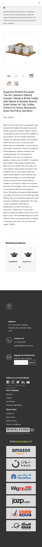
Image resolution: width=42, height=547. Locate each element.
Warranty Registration (14, 405)
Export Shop (10, 417)
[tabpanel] (14, 256)
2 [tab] (22, 267)
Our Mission (10, 401)
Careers (9, 398)
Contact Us (10, 413)
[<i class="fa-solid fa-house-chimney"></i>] (4, 8)
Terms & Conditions (13, 424)
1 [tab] (19, 267)
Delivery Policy (11, 421)
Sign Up (32, 363)
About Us (9, 394)
